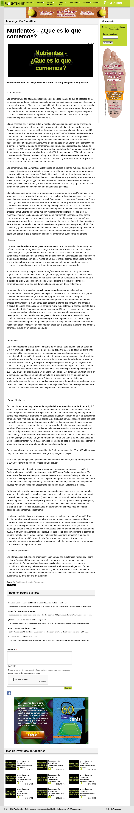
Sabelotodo (86, 3)
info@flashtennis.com (75, 809)
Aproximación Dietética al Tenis (22, 628)
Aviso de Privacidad (113, 809)
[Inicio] (15, 3)
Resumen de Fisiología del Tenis (22, 637)
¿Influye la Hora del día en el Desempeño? (27, 620)
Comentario (12, 650)
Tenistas (40, 3)
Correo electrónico (110, 34)
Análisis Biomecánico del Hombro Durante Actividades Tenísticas (37, 603)
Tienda (95, 3)
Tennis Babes (61, 4)
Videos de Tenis (50, 4)
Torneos (29, 3)
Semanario (74, 3)
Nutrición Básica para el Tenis (21, 611)
